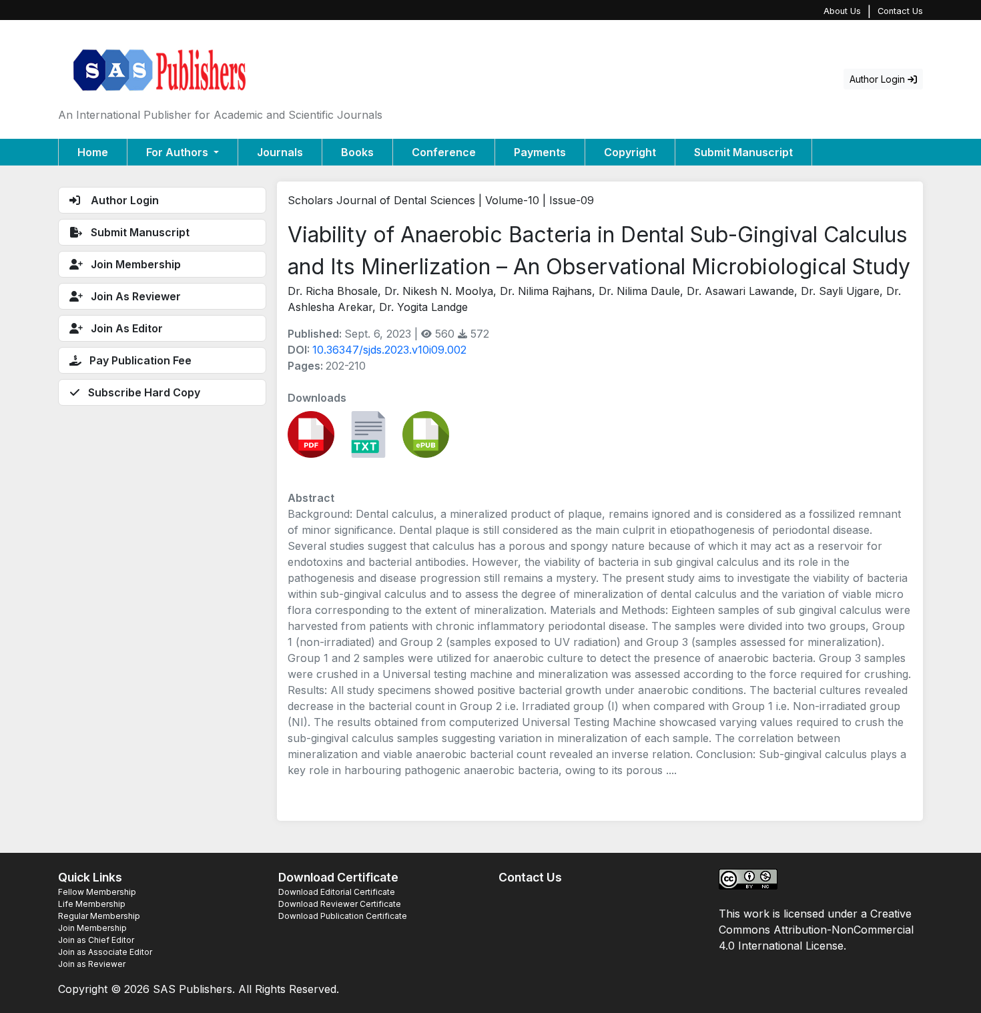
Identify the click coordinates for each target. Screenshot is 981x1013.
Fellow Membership (97, 892)
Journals (280, 152)
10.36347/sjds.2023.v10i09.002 (389, 349)
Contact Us (900, 11)
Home (92, 152)
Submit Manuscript (743, 152)
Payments (540, 152)
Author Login (879, 79)
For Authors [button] (178, 152)
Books (357, 152)
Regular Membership (99, 916)
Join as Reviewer (91, 964)
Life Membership (91, 904)
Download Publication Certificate (342, 916)
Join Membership (92, 928)
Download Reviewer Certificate (339, 904)
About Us (842, 11)
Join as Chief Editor (96, 940)
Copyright (630, 152)
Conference (444, 152)
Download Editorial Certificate (336, 892)
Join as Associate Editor (105, 952)
